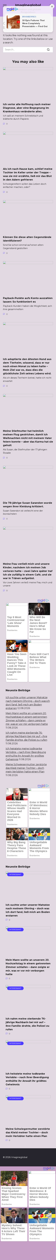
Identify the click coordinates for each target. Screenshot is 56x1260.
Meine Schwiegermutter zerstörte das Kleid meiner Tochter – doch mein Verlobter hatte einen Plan (26, 768)
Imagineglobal (28, 5)
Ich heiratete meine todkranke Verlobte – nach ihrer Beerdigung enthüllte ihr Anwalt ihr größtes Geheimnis (27, 1079)
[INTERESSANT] (28, 898)
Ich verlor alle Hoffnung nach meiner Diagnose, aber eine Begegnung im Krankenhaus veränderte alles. (27, 108)
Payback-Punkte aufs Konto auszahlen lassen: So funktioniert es (28, 300)
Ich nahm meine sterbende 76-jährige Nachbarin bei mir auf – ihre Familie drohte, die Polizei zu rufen (26, 736)
